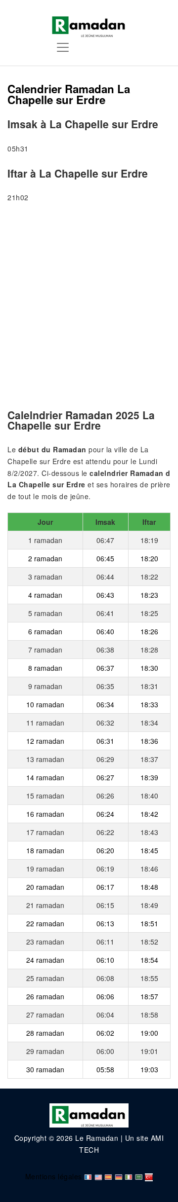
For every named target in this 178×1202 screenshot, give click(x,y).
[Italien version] (129, 1176)
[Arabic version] (139, 1176)
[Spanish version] (108, 1176)
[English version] (98, 1176)
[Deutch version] (119, 1176)
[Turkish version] (149, 1176)
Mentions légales (53, 1176)
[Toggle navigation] (62, 47)
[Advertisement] (89, 307)
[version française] (88, 1176)
